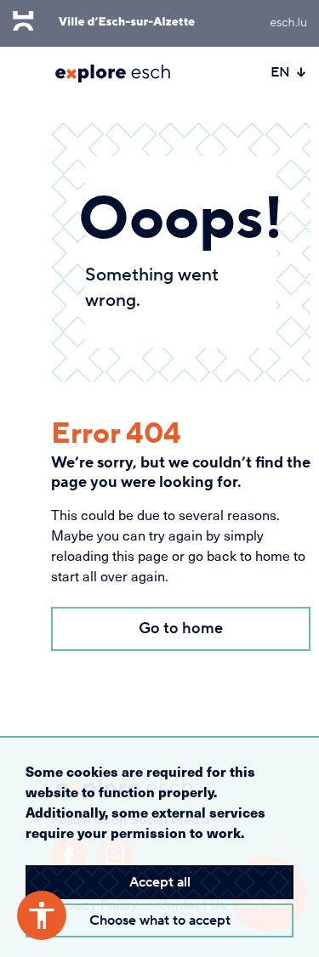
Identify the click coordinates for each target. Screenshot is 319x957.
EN (280, 72)
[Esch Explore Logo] (112, 73)
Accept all (160, 882)
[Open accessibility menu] (41, 915)
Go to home (181, 628)
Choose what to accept (160, 920)
